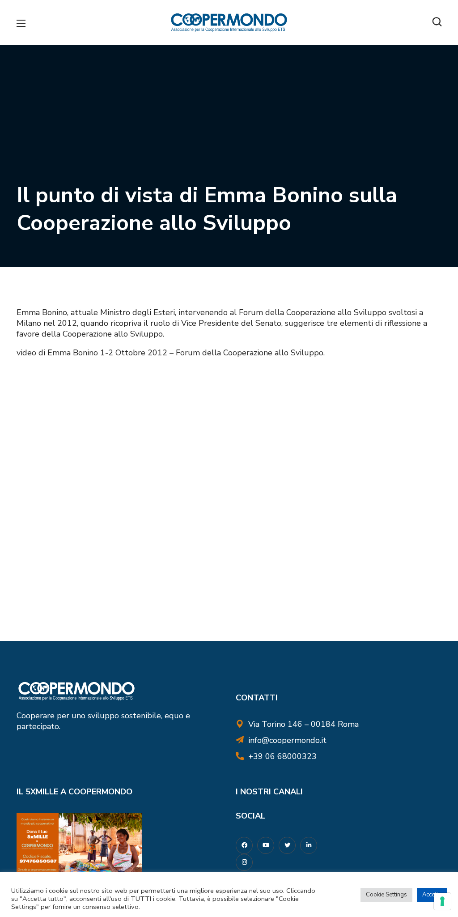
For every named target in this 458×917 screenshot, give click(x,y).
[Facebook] (244, 845)
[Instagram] (244, 862)
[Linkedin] (308, 845)
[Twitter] (287, 845)
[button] (437, 22)
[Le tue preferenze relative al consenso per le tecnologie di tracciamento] (442, 901)
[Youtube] (265, 845)
